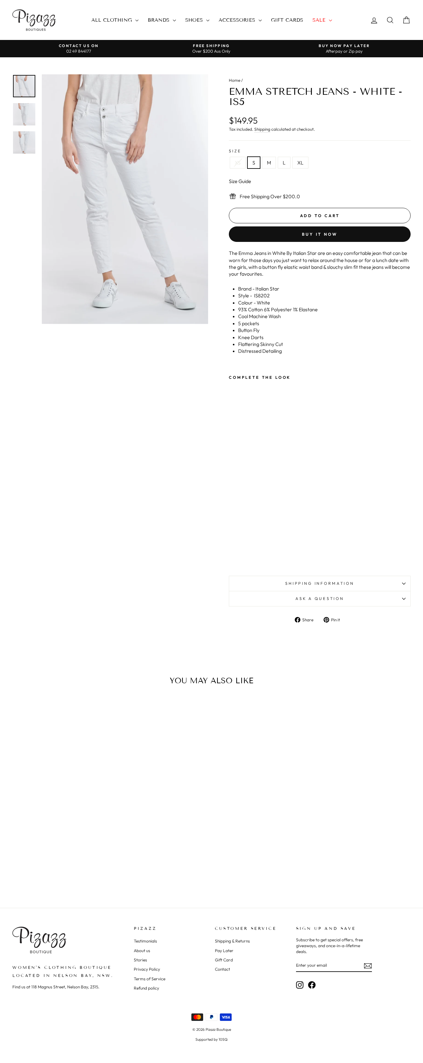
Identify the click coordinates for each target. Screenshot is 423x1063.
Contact (222, 969)
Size (235, 150)
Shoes (195, 20)
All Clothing (112, 20)
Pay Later (224, 950)
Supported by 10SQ (211, 1039)
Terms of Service (149, 979)
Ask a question (319, 598)
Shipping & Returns (232, 941)
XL (300, 163)
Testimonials (145, 941)
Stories (140, 960)
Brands (159, 20)
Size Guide (240, 181)
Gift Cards (287, 20)
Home (234, 80)
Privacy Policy (147, 969)
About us (142, 950)
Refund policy (146, 988)
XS (238, 163)
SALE (319, 20)
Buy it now (320, 234)
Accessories (238, 20)
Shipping (262, 129)
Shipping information (319, 583)
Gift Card (224, 960)
